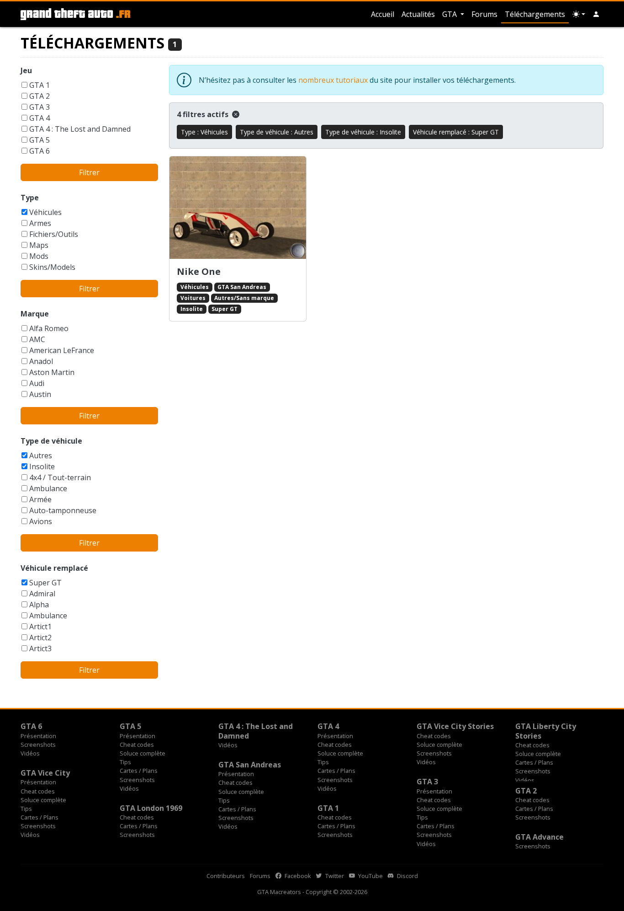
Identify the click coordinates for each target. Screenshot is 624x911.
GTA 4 (39, 118)
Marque (35, 314)
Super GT (45, 583)
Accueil (382, 14)
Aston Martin (51, 372)
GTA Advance (539, 837)
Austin (40, 394)
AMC (37, 339)
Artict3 (40, 648)
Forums (484, 14)
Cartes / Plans (139, 770)
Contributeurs (225, 876)
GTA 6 (39, 151)
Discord (407, 876)
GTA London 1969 (151, 808)
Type (30, 198)
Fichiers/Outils (53, 234)
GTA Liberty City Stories (545, 730)
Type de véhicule (51, 441)
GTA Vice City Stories (455, 726)
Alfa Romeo (49, 328)
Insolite (42, 466)
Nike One (199, 271)
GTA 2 (39, 96)
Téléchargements (535, 14)
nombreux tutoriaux (333, 80)
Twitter (334, 876)
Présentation (38, 736)
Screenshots (38, 744)
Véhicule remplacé (54, 568)
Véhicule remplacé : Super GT (456, 132)
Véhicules (45, 212)
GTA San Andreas (241, 287)
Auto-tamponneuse (62, 510)
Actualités (418, 14)
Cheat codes (137, 744)
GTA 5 (39, 140)
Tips (125, 762)
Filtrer (89, 172)
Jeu (26, 70)
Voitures (193, 298)
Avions (40, 521)
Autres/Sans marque (244, 298)
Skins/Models (52, 267)
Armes (40, 223)
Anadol (41, 361)
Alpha (39, 605)
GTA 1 (39, 85)
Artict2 (40, 637)
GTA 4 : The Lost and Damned (80, 129)
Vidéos (30, 753)
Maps (38, 245)
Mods (38, 256)
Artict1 (40, 627)
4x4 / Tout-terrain (60, 477)
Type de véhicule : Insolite (363, 132)
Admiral (42, 594)
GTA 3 (39, 107)
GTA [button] (450, 14)
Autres (40, 455)
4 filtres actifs (203, 114)
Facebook (297, 876)
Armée (40, 499)
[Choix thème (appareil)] (579, 14)
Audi (36, 383)
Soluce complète (142, 753)
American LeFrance (61, 350)
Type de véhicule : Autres (276, 132)
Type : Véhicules (204, 132)
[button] (596, 14)
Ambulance (48, 488)
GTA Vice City (45, 773)
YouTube (370, 876)
